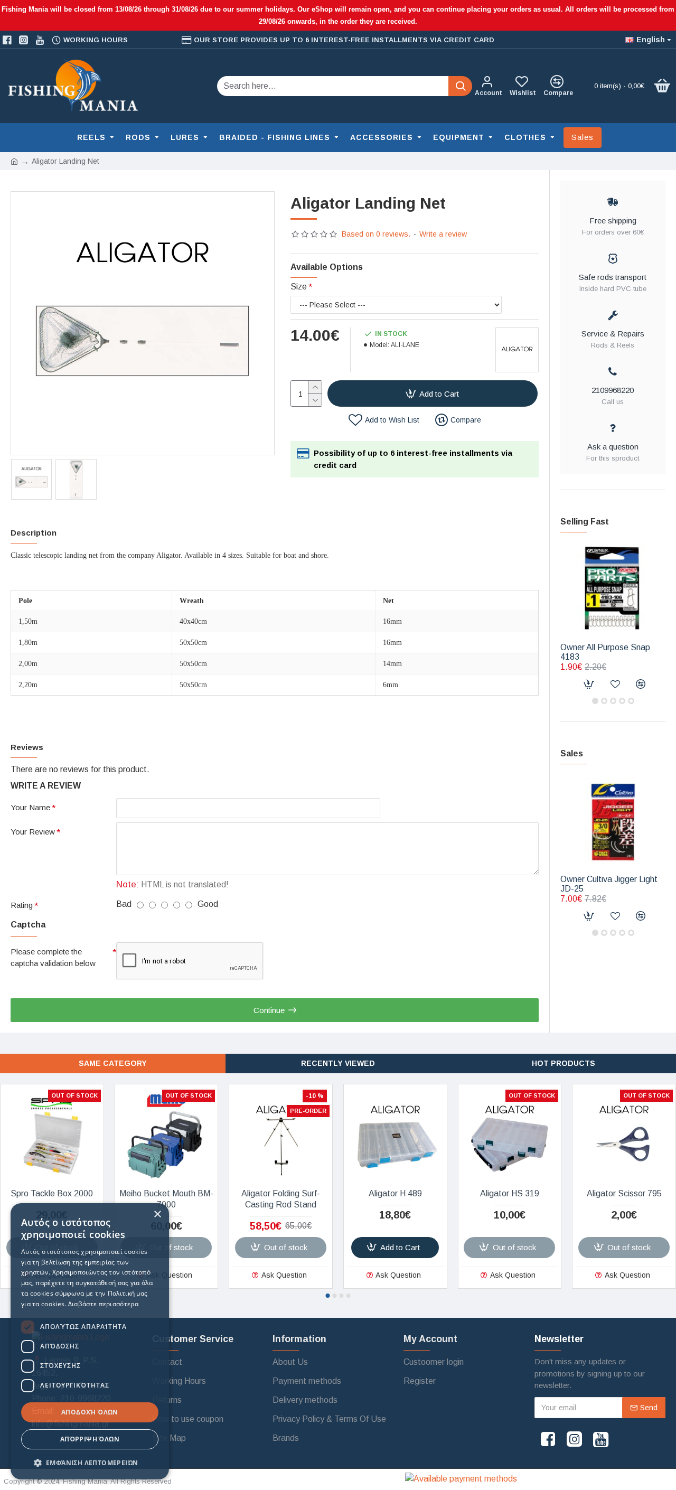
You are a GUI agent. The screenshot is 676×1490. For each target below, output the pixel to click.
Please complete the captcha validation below (53, 957)
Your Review (33, 831)
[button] (595, 701)
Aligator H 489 (395, 1193)
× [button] (157, 1215)
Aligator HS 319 (509, 1193)
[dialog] (90, 1341)
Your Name (30, 807)
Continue (269, 1010)
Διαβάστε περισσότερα (103, 1303)
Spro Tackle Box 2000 (52, 1193)
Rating (22, 905)
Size (298, 286)
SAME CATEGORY (113, 1063)
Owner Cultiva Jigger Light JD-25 (609, 884)
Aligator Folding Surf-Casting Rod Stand (280, 1199)
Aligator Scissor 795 (624, 1193)
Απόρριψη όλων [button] (89, 1439)
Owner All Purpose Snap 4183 (605, 652)
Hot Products (563, 1063)
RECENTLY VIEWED (338, 1063)
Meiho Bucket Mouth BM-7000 (166, 1199)
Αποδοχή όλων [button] (89, 1412)
